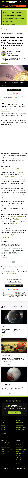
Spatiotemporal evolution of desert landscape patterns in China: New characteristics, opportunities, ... (11, 246)
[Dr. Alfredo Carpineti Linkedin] (8, 53)
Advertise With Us (21, 427)
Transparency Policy (6, 449)
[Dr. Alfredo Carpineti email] (12, 53)
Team (2, 422)
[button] (25, 1)
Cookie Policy (19, 444)
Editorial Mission (5, 442)
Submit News (19, 425)
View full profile (4, 63)
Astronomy (20, 33)
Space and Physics (8, 33)
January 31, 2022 (19, 172)
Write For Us (19, 422)
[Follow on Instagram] (13, 401)
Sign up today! (14, 412)
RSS (24, 468)
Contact (18, 420)
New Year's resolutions (7, 256)
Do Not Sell (19, 459)
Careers (3, 427)
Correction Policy (5, 444)
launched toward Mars (17, 216)
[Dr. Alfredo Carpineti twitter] (10, 53)
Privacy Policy (19, 447)
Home (3, 420)
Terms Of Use (19, 442)
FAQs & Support (20, 429)
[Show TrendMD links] (26, 261)
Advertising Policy (21, 449)
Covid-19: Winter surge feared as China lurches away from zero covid (12, 251)
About (3, 425)
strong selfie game (10, 273)
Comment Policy (5, 447)
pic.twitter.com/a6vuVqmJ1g (10, 169)
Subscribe (4, 429)
